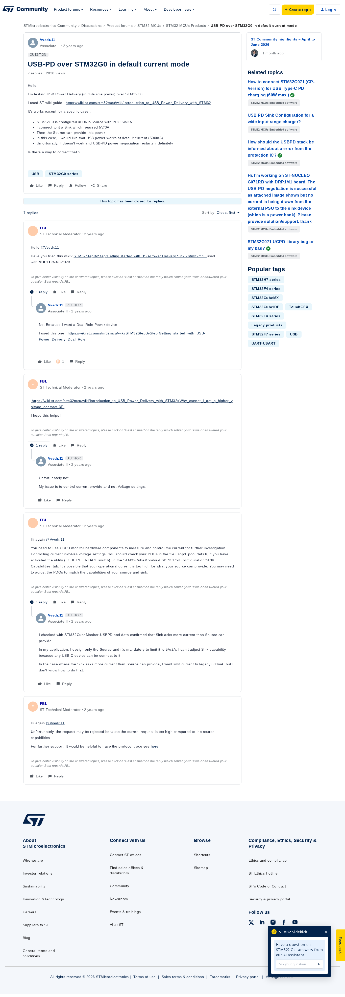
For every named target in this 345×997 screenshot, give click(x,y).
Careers (29, 912)
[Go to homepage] (56, 826)
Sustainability (34, 886)
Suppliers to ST (36, 925)
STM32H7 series (266, 280)
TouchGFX (298, 307)
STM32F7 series (266, 334)
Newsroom (119, 899)
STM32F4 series (266, 289)
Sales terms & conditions (183, 977)
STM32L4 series (266, 316)
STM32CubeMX (265, 298)
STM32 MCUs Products (186, 26)
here (155, 746)
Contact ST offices (125, 855)
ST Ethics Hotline (263, 873)
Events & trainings (125, 912)
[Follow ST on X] (251, 923)
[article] (132, 260)
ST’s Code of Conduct (267, 886)
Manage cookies (279, 977)
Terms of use (144, 977)
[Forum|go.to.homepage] (25, 9)
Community (119, 886)
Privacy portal (248, 977)
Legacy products (267, 325)
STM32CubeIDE (266, 307)
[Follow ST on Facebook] (284, 923)
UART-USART (264, 343)
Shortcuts (202, 855)
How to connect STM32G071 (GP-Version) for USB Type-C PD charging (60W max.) (281, 88)
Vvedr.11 (47, 40)
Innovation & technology (43, 899)
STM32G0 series (63, 174)
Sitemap (201, 868)
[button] (298, 10)
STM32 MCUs (149, 26)
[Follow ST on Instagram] (273, 923)
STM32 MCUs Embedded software (274, 102)
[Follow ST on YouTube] (295, 923)
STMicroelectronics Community (50, 26)
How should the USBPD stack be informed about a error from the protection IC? (281, 148)
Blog (26, 938)
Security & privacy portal (269, 899)
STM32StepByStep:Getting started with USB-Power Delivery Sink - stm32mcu (140, 256)
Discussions (91, 26)
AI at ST (117, 925)
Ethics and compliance (268, 860)
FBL (43, 228)
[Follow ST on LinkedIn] (262, 923)
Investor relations (38, 873)
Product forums (120, 26)
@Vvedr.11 (50, 247)
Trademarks (220, 977)
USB (35, 174)
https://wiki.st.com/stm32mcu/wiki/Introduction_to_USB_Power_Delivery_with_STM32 (138, 103)
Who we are (33, 860)
